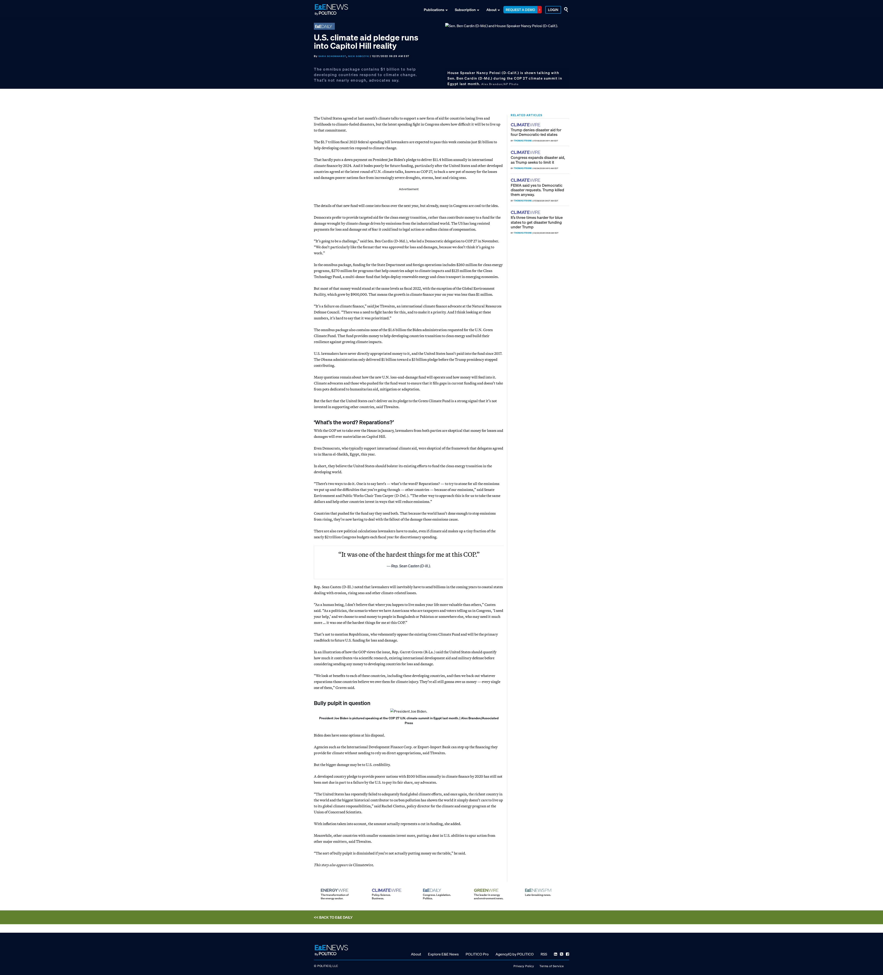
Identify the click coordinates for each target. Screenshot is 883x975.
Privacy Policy (523, 966)
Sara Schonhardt (332, 56)
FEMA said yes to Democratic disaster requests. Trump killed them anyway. (537, 190)
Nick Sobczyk (358, 56)
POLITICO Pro (477, 954)
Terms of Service (551, 966)
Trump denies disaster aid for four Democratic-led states (536, 132)
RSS (544, 954)
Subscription (465, 9)
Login (553, 9)
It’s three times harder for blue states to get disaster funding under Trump (537, 222)
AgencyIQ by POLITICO (515, 954)
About (491, 9)
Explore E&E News (443, 954)
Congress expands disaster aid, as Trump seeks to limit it (538, 160)
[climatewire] (526, 124)
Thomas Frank (523, 140)
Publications (434, 9)
